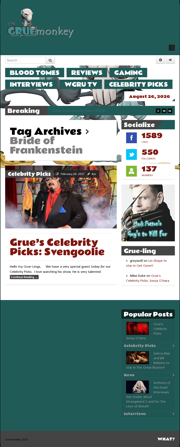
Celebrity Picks (138, 84)
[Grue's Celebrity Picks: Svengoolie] (61, 197)
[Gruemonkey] (40, 23)
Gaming (128, 72)
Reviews (86, 72)
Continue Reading (24, 277)
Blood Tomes (35, 72)
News (129, 375)
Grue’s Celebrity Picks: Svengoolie (57, 247)
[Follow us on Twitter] (172, 48)
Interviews (31, 84)
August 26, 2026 (149, 96)
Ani (94, 174)
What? (166, 439)
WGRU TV (80, 84)
